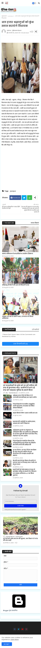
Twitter (24, 197)
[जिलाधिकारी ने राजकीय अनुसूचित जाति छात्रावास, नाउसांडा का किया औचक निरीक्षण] (7, 406)
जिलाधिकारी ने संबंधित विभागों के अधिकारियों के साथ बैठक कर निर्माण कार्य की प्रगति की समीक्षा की (24, 443)
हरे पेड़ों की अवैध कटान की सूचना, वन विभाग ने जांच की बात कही (20, 539)
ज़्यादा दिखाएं (35, 223)
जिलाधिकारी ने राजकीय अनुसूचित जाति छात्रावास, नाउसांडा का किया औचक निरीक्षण (24, 406)
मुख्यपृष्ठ (4, 16)
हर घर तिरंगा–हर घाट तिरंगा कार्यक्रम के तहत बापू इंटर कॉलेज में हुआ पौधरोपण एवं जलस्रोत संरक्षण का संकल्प (24, 453)
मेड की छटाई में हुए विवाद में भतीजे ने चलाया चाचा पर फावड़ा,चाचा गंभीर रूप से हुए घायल (25, 462)
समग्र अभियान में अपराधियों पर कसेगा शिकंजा (17, 254)
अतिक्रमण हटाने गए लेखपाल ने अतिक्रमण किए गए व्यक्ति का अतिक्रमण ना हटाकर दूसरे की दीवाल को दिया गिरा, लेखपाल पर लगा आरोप (25, 433)
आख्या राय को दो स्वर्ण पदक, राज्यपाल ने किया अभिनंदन (17, 317)
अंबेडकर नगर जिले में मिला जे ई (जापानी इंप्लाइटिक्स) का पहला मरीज (25, 396)
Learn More (15, 639)
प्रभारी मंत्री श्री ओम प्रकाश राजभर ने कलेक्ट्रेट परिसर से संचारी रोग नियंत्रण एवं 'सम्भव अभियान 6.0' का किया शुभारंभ (24, 472)
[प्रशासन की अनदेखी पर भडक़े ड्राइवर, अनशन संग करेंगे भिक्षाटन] (7, 424)
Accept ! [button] (7, 644)
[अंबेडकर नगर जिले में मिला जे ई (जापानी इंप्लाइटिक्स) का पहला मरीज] (7, 398)
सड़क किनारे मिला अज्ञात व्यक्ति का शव (25, 413)
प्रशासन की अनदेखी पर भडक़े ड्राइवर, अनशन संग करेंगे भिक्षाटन (24, 422)
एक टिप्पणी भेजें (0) (20, 344)
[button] (39, 3)
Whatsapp (29, 197)
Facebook (16, 198)
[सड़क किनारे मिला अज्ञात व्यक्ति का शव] (7, 415)
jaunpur (11, 16)
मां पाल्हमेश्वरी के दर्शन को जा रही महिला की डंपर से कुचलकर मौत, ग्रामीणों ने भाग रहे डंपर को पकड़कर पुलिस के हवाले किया (20, 387)
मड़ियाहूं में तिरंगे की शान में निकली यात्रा (15, 285)
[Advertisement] (20, 168)
